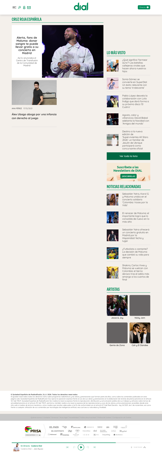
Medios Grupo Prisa (32, 435)
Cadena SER (99, 427)
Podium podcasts (76, 434)
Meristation (117, 434)
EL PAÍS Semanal (104, 430)
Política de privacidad (88, 417)
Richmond (52, 434)
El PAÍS (54, 427)
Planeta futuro (113, 430)
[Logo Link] (81, 6)
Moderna (64, 434)
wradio (77, 430)
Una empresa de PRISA (32, 429)
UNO (70, 430)
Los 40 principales (65, 427)
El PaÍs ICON (86, 434)
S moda (95, 434)
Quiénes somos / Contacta (40, 417)
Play (81, 447)
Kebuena (121, 430)
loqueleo (106, 434)
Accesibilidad (74, 417)
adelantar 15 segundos (88, 447)
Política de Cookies (104, 417)
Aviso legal (64, 417)
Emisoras (55, 417)
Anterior (67, 447)
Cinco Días (86, 430)
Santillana (76, 427)
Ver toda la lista (128, 156)
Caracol (123, 427)
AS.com (106, 427)
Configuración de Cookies (122, 417)
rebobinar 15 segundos (74, 447)
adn (114, 427)
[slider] (81, 442)
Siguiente (95, 447)
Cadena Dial (95, 430)
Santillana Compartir (89, 427)
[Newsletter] (29, 7)
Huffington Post (57, 430)
